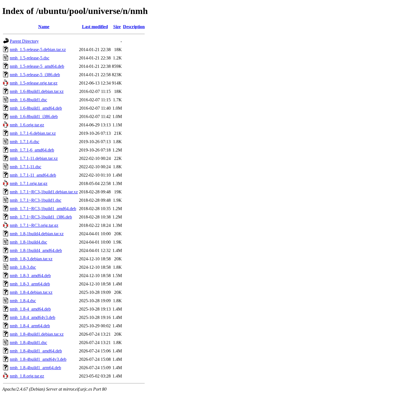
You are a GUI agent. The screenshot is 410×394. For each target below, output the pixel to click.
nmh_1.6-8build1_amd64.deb (36, 108)
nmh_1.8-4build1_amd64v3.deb (38, 359)
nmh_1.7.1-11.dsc (25, 166)
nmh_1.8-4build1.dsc (28, 342)
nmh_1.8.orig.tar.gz (27, 376)
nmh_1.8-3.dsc (23, 267)
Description (134, 26)
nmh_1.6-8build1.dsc (28, 99)
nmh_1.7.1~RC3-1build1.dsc (35, 200)
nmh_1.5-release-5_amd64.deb (37, 66)
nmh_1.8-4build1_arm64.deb (35, 367)
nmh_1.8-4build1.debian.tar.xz (37, 334)
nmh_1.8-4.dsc (23, 300)
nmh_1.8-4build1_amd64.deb (36, 351)
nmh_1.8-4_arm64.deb (30, 325)
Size (117, 26)
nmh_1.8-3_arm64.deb (30, 284)
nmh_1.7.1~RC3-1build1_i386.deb (41, 217)
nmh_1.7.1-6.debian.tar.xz (33, 133)
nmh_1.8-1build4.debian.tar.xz (37, 233)
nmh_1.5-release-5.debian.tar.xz (38, 49)
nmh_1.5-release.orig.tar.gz (33, 83)
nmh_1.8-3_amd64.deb (30, 275)
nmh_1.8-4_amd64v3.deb (32, 317)
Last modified (95, 26)
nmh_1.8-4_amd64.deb (30, 309)
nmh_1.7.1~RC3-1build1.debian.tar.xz (44, 191)
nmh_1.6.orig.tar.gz (27, 124)
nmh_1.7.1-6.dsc (24, 141)
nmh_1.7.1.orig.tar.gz (28, 183)
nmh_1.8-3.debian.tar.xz (31, 258)
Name (43, 26)
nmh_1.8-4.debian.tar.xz (31, 292)
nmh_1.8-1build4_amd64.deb (36, 250)
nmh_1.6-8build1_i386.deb (34, 116)
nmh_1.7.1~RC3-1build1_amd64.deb (43, 208)
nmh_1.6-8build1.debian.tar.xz (37, 91)
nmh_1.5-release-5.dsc (29, 58)
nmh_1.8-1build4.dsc (28, 242)
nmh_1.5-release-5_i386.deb (35, 74)
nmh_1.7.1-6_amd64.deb (32, 150)
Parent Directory (24, 41)
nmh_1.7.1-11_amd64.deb (33, 175)
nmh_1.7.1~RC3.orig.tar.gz (34, 225)
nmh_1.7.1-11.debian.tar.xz (34, 158)
